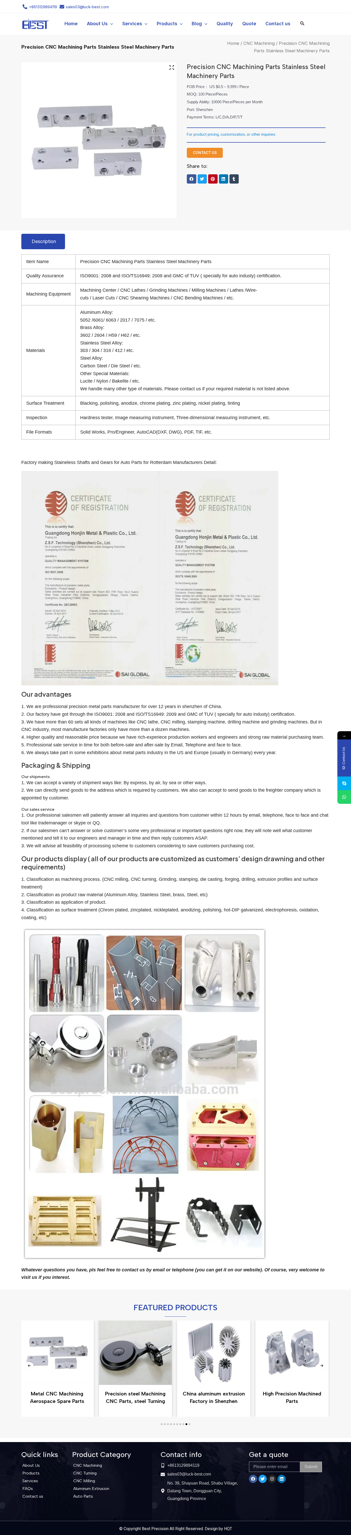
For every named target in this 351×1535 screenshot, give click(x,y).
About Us (31, 1465)
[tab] (43, 241)
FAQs (27, 1488)
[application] (110, 24)
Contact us (32, 1496)
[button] (191, 179)
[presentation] (29, 1366)
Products (31, 1473)
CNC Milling (84, 1480)
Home (233, 43)
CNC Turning (85, 1473)
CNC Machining (259, 43)
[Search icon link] (302, 24)
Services (30, 1480)
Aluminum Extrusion (91, 1488)
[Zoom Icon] (172, 67)
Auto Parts (83, 1496)
